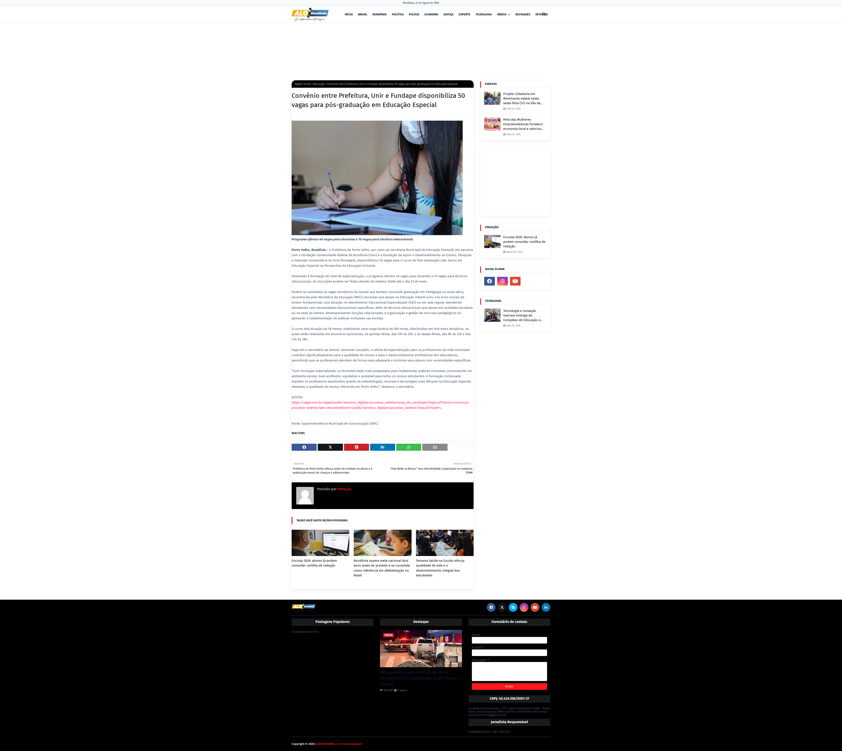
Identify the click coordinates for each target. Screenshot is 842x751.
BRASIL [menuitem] (362, 14)
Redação (344, 489)
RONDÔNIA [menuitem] (380, 14)
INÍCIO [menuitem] (349, 14)
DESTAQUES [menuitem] (523, 14)
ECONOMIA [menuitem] (431, 14)
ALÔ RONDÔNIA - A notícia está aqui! (338, 744)
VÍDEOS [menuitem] (501, 14)
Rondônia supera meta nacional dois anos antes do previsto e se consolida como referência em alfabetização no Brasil (382, 568)
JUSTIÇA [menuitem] (448, 14)
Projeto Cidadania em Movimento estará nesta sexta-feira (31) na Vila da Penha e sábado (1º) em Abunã (521, 98)
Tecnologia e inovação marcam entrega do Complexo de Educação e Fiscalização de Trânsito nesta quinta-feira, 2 (521, 315)
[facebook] (489, 281)
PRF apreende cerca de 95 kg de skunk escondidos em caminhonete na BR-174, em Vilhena (418, 678)
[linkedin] (546, 607)
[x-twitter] (502, 607)
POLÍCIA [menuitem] (414, 14)
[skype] (513, 607)
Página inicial (303, 84)
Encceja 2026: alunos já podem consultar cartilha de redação (314, 563)
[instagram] (502, 281)
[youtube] (515, 281)
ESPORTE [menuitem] (464, 14)
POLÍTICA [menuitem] (398, 14)
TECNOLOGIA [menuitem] (484, 14)
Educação (319, 84)
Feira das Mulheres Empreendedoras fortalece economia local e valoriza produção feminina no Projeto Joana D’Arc (523, 124)
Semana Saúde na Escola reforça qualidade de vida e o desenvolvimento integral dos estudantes (440, 568)
